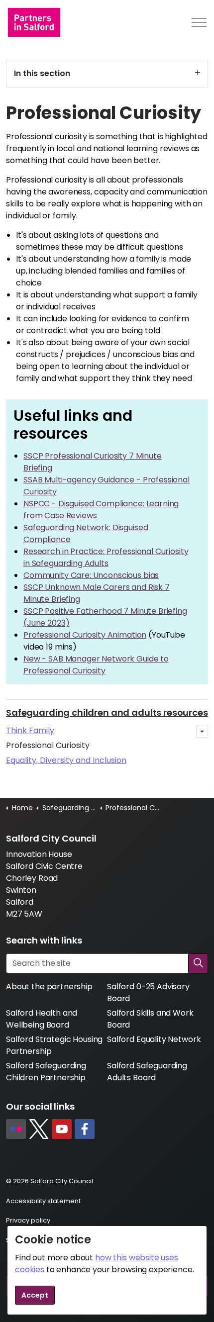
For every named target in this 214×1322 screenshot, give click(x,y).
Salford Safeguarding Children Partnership (46, 1071)
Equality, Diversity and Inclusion (66, 760)
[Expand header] (199, 22)
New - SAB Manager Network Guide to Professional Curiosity (96, 664)
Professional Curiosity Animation (84, 635)
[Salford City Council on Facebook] (85, 1129)
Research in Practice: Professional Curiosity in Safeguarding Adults (105, 557)
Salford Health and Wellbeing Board (41, 1019)
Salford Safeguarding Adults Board (147, 1071)
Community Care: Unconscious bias (91, 575)
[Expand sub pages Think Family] (202, 732)
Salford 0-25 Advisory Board (148, 992)
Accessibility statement (43, 1201)
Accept (34, 1295)
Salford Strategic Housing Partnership (54, 1045)
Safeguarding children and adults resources (107, 712)
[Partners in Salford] (34, 22)
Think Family (30, 730)
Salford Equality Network (154, 1039)
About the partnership (49, 986)
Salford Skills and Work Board (150, 1019)
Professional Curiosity (48, 745)
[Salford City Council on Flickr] (16, 1129)
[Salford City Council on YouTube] (62, 1129)
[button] (198, 963)
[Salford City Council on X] (39, 1129)
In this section (42, 73)
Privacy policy (28, 1220)
